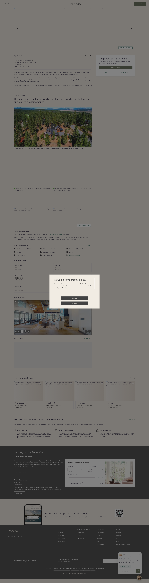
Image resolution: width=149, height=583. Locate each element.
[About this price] (32, 61)
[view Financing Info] (82, 483)
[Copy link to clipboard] (90, 56)
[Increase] (103, 477)
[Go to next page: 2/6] (134, 378)
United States (61, 538)
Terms (118, 547)
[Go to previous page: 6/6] (130, 378)
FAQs (98, 535)
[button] (74, 29)
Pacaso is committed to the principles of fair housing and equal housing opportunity (75, 570)
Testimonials (100, 532)
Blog (98, 541)
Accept (74, 298)
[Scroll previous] (17, 29)
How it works (80, 532)
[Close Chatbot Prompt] (139, 554)
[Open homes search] (129, 4)
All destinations (62, 535)
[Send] (138, 571)
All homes (60, 532)
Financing (80, 535)
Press (117, 541)
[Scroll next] (131, 29)
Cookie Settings (125, 544)
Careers (118, 535)
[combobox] (75, 469)
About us (118, 532)
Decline (74, 303)
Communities (100, 544)
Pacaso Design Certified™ (55, 234)
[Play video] (53, 126)
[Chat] (139, 577)
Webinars (99, 538)
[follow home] (86, 56)
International (61, 541)
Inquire (139, 3)
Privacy (118, 544)
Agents (118, 538)
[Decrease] (99, 477)
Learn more (132, 419)
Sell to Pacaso (81, 538)
